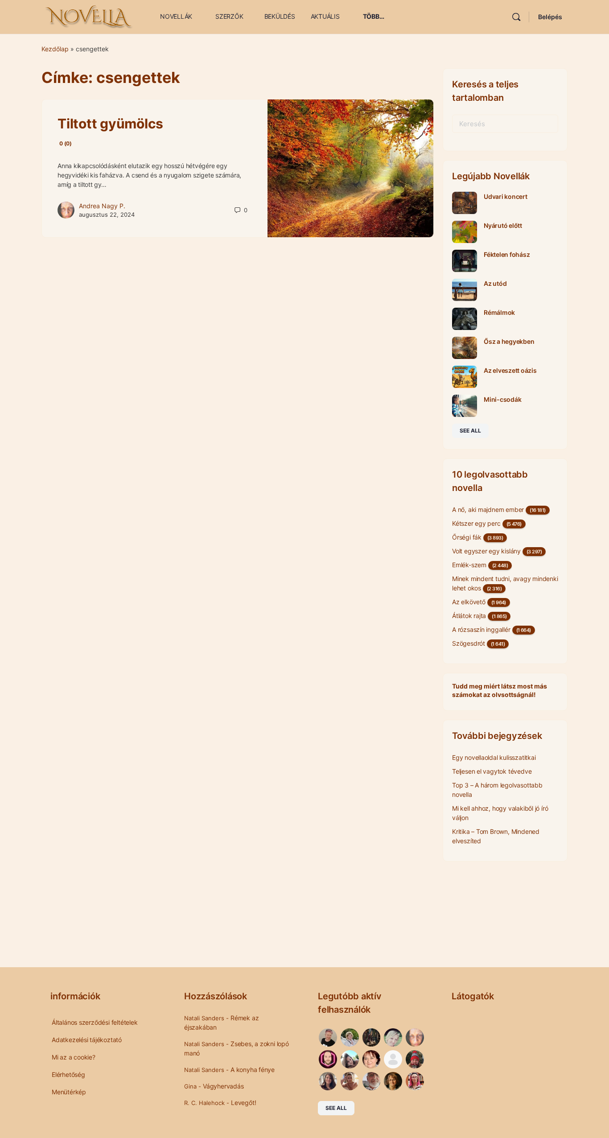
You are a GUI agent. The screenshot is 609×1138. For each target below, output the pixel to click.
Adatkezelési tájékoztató (87, 1039)
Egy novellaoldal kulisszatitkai (494, 757)
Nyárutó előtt (503, 225)
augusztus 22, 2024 (107, 214)
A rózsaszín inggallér (481, 629)
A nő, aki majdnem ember (488, 509)
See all (470, 430)
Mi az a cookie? (73, 1057)
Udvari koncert (505, 196)
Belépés (550, 17)
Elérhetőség (68, 1074)
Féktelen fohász (507, 254)
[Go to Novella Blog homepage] (89, 16)
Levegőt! (243, 1102)
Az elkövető (469, 602)
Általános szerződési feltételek (95, 1022)
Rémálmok (499, 312)
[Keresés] (516, 17)
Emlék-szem (469, 565)
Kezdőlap (55, 49)
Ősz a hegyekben (509, 341)
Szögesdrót (468, 643)
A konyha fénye (252, 1069)
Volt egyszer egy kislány (486, 551)
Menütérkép (69, 1092)
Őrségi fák (466, 537)
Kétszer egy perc (476, 523)
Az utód (495, 283)
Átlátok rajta (469, 615)
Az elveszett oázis (510, 370)
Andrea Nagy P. (102, 206)
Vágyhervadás (223, 1086)
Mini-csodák (502, 399)
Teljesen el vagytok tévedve (491, 771)
